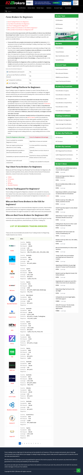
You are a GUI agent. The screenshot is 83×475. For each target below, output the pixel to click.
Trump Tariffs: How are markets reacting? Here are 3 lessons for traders (65, 257)
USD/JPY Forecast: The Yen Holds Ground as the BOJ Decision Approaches (65, 306)
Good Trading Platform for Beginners (18, 22)
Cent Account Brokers (62, 69)
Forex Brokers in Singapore (63, 110)
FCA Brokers (47, 103)
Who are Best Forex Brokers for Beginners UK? (20, 29)
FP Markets (11, 179)
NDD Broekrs (59, 24)
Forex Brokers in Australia (63, 95)
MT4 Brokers (59, 137)
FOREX (10, 177)
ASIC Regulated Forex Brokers (64, 151)
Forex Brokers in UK (61, 98)
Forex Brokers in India (62, 106)
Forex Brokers (59, 48)
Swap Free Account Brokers (63, 81)
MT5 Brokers (59, 141)
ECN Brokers (59, 20)
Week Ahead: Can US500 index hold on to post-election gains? (66, 169)
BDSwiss (10, 183)
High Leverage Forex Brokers (64, 124)
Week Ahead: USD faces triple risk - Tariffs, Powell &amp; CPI (65, 232)
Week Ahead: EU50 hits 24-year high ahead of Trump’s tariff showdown (66, 266)
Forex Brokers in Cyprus (62, 90)
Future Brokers (60, 52)
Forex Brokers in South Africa (64, 102)
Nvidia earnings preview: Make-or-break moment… (65, 177)
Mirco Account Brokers (62, 73)
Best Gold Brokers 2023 (62, 56)
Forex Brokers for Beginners (63, 120)
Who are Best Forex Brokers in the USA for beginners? (22, 28)
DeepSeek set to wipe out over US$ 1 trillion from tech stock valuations (66, 282)
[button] (41, 7)
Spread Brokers (60, 60)
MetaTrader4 (31, 117)
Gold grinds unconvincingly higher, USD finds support (65, 297)
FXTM (9, 181)
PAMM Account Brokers (62, 77)
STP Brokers (59, 28)
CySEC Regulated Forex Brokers (64, 155)
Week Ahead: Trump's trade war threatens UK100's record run (65, 216)
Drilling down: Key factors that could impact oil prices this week (66, 224)
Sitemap (76, 471)
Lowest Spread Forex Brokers (64, 128)
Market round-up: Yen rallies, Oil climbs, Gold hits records (65, 200)
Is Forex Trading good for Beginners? (18, 25)
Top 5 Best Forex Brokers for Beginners (19, 24)
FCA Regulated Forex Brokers (64, 159)
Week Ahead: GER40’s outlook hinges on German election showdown (66, 192)
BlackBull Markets (13, 185)
